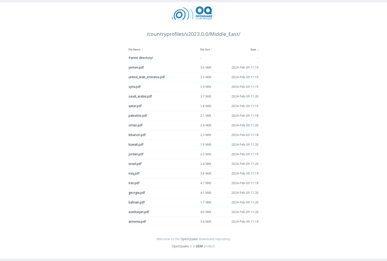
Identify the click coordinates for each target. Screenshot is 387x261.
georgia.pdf (137, 192)
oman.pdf (135, 125)
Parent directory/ (141, 58)
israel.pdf (135, 164)
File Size (205, 49)
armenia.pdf (137, 221)
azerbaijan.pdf (139, 212)
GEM (199, 246)
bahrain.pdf (137, 202)
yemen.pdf (136, 67)
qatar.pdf (135, 106)
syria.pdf (135, 86)
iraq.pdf (134, 173)
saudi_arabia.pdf (140, 96)
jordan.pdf (136, 154)
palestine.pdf (138, 115)
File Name (134, 49)
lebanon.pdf (137, 135)
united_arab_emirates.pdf (147, 77)
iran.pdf (134, 183)
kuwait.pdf (136, 144)
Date (253, 49)
